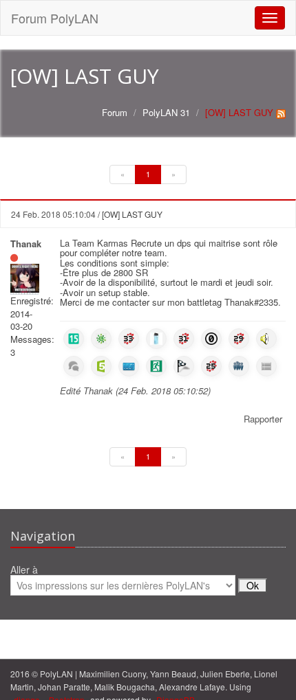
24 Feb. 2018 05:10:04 (53, 214)
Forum (114, 112)
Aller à (24, 570)
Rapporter (263, 418)
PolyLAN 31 (166, 112)
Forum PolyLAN (54, 18)
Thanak (25, 243)
